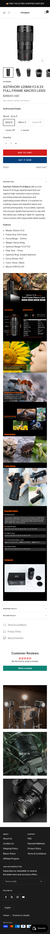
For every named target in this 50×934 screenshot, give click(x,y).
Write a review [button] (25, 668)
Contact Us (8, 843)
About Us (7, 838)
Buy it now (25, 160)
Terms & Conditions (17, 625)
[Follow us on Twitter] (12, 897)
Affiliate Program (11, 858)
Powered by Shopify (21, 915)
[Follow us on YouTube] (23, 897)
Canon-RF (37, 122)
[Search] (9, 13)
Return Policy (9, 615)
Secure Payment (15, 638)
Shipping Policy (10, 609)
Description (8, 182)
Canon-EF (10, 130)
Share (6, 167)
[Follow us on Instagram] (17, 897)
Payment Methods (36, 843)
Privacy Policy (14, 631)
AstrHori (7, 82)
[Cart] (45, 12)
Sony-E (9, 122)
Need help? (41, 167)
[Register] (41, 881)
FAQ (29, 838)
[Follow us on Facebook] (6, 897)
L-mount (25, 130)
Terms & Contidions (37, 853)
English (8, 908)
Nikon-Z (22, 122)
